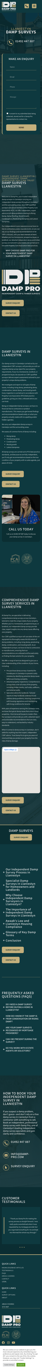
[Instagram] (8, 1342)
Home (4, 1292)
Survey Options (8, 1295)
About (4, 1298)
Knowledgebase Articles (13, 1268)
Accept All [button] (21, 1365)
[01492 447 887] (10, 43)
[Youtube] (13, 1342)
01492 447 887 (25, 41)
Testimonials (7, 1270)
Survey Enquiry (23, 1166)
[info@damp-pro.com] (6, 1155)
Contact (5, 1279)
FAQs (4, 1273)
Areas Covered (8, 1276)
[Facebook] (3, 1342)
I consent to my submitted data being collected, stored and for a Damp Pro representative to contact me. (21, 116)
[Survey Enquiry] (6, 1167)
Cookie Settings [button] (9, 1365)
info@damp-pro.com (20, 1155)
